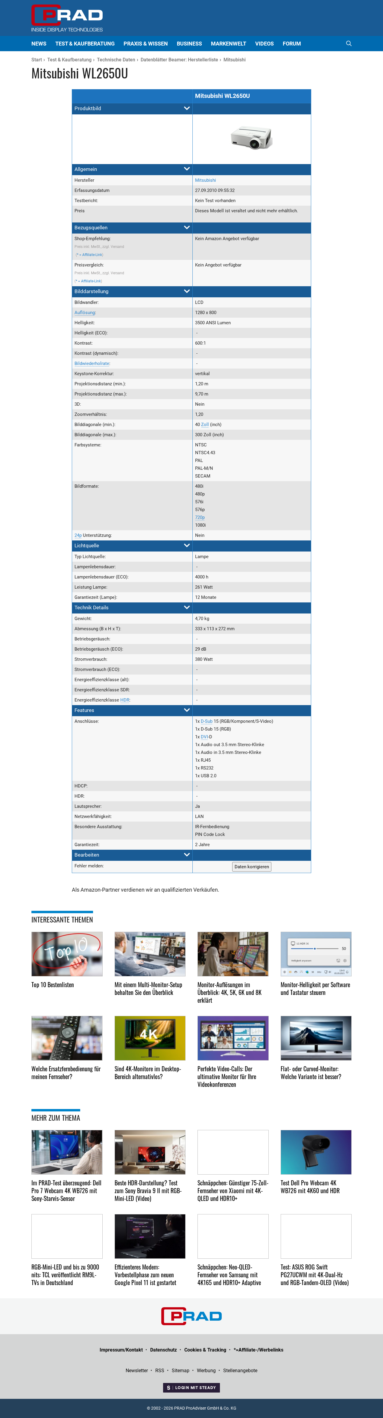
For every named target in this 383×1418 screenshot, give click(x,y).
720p (200, 517)
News (38, 43)
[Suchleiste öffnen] (349, 43)
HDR (124, 700)
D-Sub (206, 721)
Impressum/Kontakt (121, 1350)
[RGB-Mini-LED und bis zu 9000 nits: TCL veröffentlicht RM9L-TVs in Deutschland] (67, 1236)
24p (78, 535)
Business (189, 43)
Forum (292, 43)
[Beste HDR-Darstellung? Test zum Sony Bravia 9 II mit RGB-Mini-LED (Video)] (150, 1152)
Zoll (205, 424)
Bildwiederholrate (92, 363)
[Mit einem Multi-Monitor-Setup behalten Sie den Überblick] (150, 954)
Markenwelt (228, 43)
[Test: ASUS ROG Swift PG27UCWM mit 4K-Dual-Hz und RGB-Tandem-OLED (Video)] (316, 1236)
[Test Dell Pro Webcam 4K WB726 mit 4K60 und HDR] (316, 1152)
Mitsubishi (205, 180)
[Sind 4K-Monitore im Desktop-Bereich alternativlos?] (150, 1038)
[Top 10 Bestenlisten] (67, 954)
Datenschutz (163, 1350)
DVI (204, 737)
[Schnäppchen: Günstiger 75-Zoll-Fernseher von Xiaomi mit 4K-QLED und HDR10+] (233, 1152)
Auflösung (85, 312)
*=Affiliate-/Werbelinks (258, 1350)
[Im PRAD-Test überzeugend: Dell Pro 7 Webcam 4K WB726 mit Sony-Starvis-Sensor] (67, 1152)
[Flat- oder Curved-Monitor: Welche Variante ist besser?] (316, 1038)
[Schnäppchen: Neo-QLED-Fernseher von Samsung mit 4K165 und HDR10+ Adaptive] (233, 1236)
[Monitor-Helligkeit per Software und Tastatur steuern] (316, 954)
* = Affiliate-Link (89, 255)
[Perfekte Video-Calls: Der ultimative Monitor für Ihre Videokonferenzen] (233, 1038)
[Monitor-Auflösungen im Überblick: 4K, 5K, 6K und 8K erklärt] (233, 954)
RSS (159, 1370)
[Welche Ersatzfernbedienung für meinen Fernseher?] (67, 1038)
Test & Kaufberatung (85, 43)
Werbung (206, 1370)
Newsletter (137, 1370)
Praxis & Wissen (146, 43)
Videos (264, 43)
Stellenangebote (240, 1370)
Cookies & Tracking (205, 1350)
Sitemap (180, 1370)
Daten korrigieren (252, 866)
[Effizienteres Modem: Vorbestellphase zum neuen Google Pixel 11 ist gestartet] (150, 1236)
